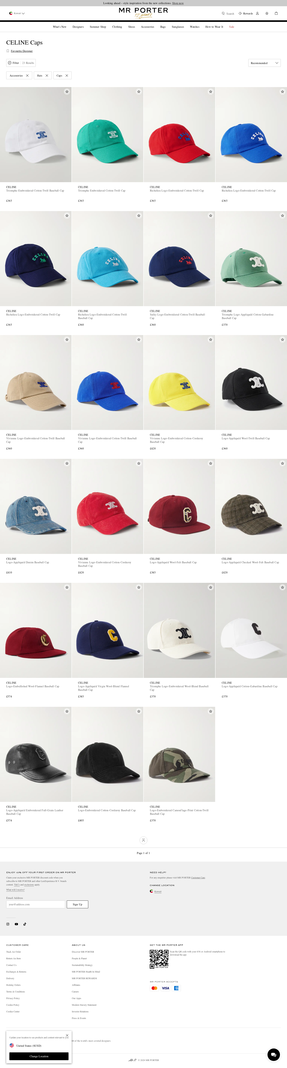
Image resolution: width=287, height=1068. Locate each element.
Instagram (7, 924)
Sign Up (77, 904)
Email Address (14, 898)
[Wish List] (267, 13)
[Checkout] (275, 13)
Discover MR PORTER (83, 951)
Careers (75, 991)
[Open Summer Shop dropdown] (107, 23)
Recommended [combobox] (259, 63)
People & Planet (79, 958)
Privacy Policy (13, 998)
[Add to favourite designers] (7, 51)
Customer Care (198, 877)
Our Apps (76, 998)
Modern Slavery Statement (84, 1004)
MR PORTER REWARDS (84, 978)
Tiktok (24, 924)
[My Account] (257, 13)
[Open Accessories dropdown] (155, 23)
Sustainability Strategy (82, 964)
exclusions (29, 884)
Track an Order (13, 951)
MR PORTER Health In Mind (86, 971)
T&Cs (17, 884)
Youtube (16, 924)
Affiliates (76, 984)
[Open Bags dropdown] (167, 23)
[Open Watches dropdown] (200, 23)
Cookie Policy (12, 1004)
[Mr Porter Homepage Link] (143, 13)
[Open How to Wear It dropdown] (224, 23)
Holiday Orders (13, 984)
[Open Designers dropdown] (85, 23)
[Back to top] (143, 840)
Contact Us (11, 964)
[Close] (67, 1035)
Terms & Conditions (15, 991)
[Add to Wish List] (67, 91)
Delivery (10, 978)
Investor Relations (80, 1011)
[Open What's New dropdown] (68, 23)
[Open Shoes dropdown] (136, 23)
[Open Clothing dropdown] (123, 23)
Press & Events (79, 1018)
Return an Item (13, 958)
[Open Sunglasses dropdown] (185, 23)
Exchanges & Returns (16, 971)
